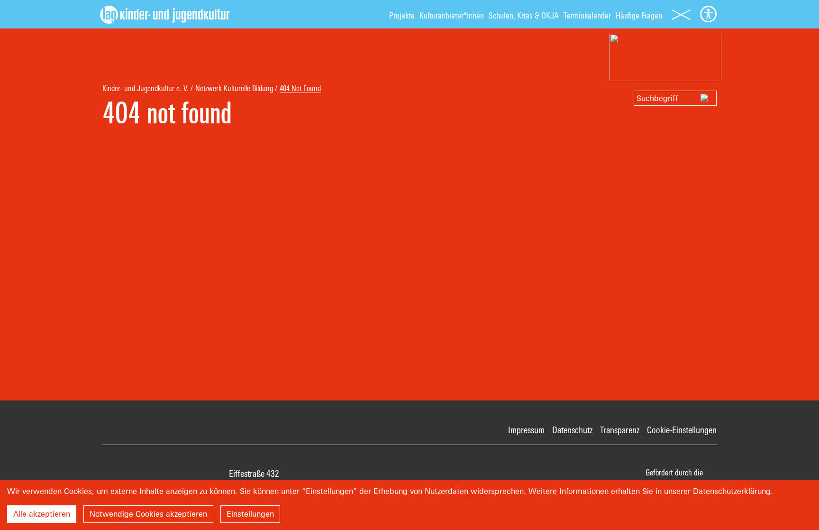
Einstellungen (250, 514)
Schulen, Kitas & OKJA (524, 15)
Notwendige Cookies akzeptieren (148, 514)
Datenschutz (572, 430)
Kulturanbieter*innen (451, 15)
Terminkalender (587, 15)
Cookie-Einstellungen (682, 430)
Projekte (402, 15)
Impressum (526, 430)
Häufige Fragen (639, 15)
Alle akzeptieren (41, 514)
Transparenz (619, 430)
